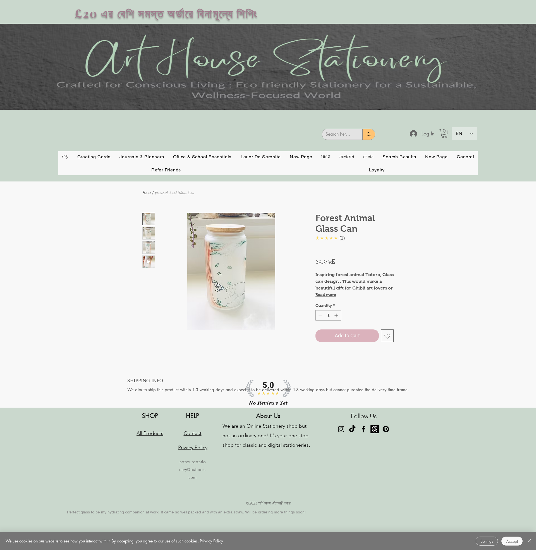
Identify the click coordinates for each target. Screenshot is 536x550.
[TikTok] (352, 429)
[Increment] (336, 315)
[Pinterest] (386, 429)
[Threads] (374, 429)
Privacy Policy (211, 541)
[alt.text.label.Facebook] (363, 429)
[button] (444, 133)
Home (146, 192)
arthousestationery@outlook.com (192, 469)
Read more (325, 294)
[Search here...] (368, 134)
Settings (486, 541)
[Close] (529, 541)
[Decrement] (319, 315)
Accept (512, 541)
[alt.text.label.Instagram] (341, 429)
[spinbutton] (328, 315)
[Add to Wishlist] (387, 335)
